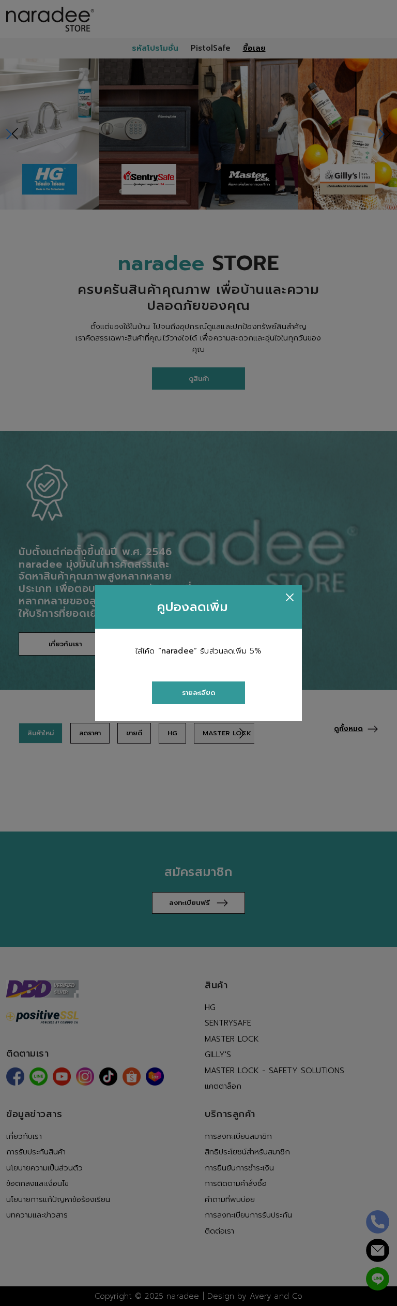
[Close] (290, 597)
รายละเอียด (198, 692)
